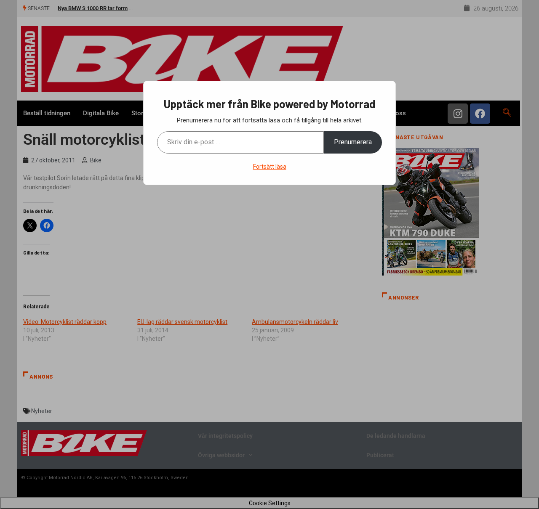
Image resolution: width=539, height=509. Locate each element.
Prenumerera (353, 142)
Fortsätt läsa (269, 166)
